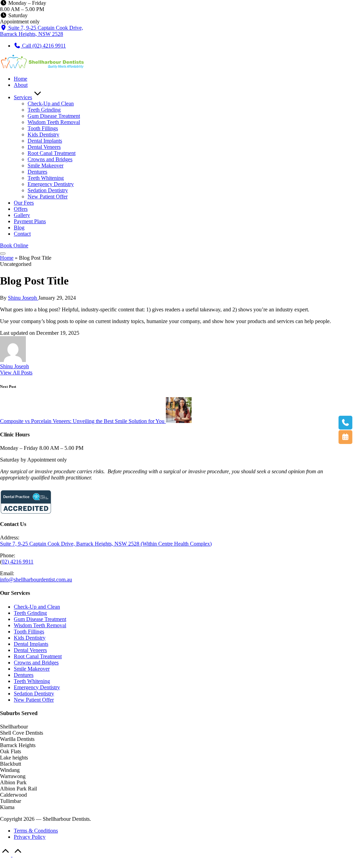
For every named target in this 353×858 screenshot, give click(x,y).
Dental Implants (31, 644)
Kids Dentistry (30, 638)
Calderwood (13, 795)
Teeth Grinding (30, 613)
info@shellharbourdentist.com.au (36, 579)
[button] (14, 245)
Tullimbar (10, 801)
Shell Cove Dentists (21, 733)
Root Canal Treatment (38, 656)
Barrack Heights (18, 745)
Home (6, 258)
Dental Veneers (30, 650)
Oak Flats (10, 751)
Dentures (23, 675)
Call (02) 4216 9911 (43, 46)
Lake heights (14, 758)
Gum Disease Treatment (40, 619)
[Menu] (3, 253)
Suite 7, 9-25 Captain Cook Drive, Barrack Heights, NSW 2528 (41, 31)
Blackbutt (10, 764)
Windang (10, 770)
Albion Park (13, 782)
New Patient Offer (34, 700)
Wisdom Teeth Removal (40, 625)
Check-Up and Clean (37, 607)
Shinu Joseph (14, 366)
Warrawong (13, 776)
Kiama (7, 807)
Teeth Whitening (32, 681)
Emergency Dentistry (37, 687)
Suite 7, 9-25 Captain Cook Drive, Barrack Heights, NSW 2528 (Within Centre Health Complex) (106, 544)
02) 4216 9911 (17, 562)
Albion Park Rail (18, 789)
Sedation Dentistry (34, 693)
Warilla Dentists (17, 739)
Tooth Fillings (29, 631)
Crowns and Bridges (36, 662)
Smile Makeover (32, 669)
